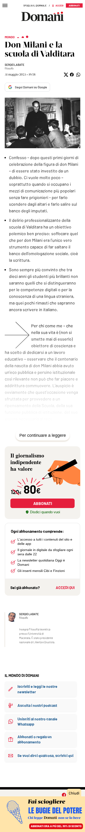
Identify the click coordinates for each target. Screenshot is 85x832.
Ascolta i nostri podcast (37, 705)
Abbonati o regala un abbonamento (34, 739)
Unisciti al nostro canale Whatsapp (37, 721)
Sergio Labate (14, 64)
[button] (66, 75)
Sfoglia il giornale (35, 5)
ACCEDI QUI (65, 587)
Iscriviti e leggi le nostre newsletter (37, 689)
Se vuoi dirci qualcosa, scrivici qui (45, 755)
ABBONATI (42, 503)
